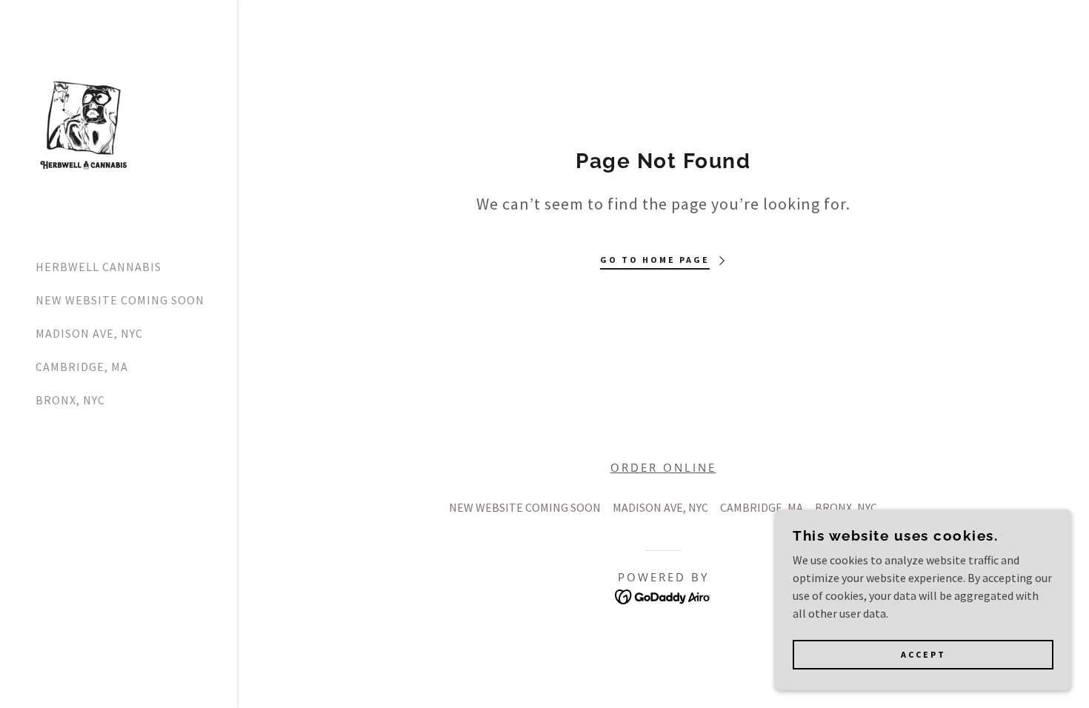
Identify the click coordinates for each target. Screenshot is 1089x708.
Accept (923, 655)
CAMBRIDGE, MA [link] (82, 366)
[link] (84, 122)
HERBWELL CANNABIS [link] (98, 266)
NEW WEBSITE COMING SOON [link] (120, 300)
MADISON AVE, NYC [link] (89, 333)
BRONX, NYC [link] (70, 400)
